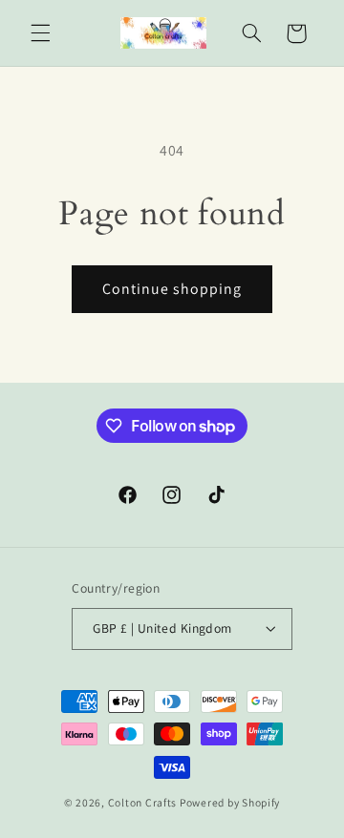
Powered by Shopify (230, 802)
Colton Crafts (143, 802)
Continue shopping (172, 289)
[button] (40, 33)
